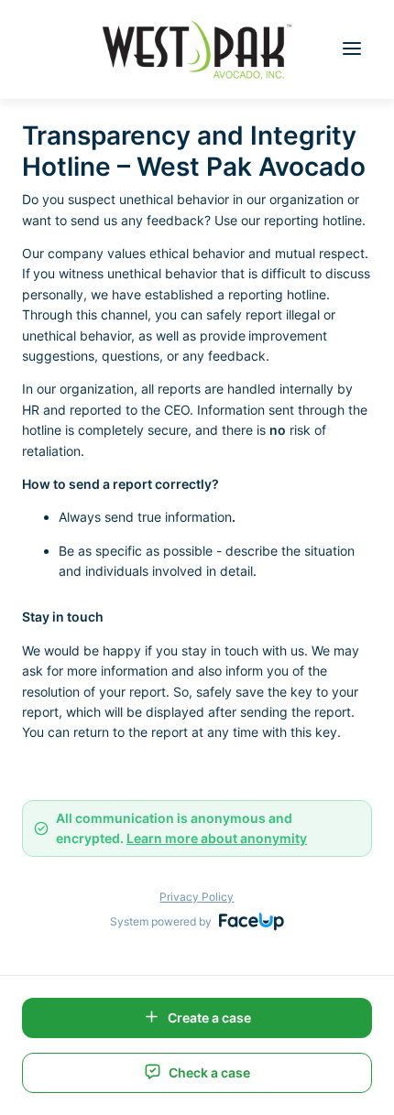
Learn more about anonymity (216, 838)
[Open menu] (352, 49)
